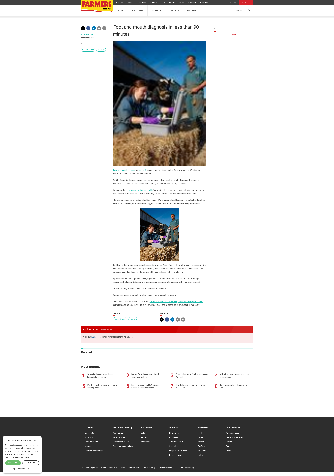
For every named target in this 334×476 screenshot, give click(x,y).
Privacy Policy (134, 468)
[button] (22, 469)
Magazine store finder (178, 451)
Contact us (173, 437)
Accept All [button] (13, 463)
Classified (142, 2)
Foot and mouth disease (124, 170)
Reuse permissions (177, 455)
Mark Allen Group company (114, 468)
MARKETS (156, 10)
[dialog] (22, 454)
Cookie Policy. (24, 457)
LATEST (120, 10)
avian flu (143, 170)
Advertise (204, 2)
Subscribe (246, 2)
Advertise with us (176, 442)
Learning (130, 2)
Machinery (145, 442)
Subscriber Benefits (121, 442)
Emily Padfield (87, 34)
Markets (88, 446)
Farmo (181, 2)
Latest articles (90, 433)
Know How (96, 337)
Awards (172, 2)
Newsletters (118, 433)
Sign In (233, 2)
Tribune (229, 442)
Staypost (192, 2)
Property (153, 2)
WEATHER (191, 10)
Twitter (201, 437)
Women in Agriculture (234, 437)
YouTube (201, 446)
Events (228, 451)
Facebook (201, 433)
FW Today (119, 2)
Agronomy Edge (232, 433)
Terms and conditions (168, 468)
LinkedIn (201, 442)
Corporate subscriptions (123, 446)
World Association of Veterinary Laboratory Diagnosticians (176, 301)
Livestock (101, 49)
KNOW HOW (138, 10)
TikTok (200, 455)
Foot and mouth (88, 49)
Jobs (163, 2)
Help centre (174, 433)
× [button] (39, 439)
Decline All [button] (30, 463)
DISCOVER (174, 10)
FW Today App (119, 437)
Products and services (94, 451)
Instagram (202, 451)
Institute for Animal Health (140, 190)
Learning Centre (91, 442)
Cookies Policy (149, 468)
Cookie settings (189, 468)
